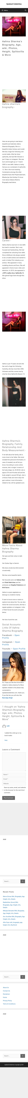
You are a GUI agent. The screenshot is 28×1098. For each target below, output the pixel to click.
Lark (8, 726)
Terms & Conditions (9, 1004)
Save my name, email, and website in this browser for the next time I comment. (15, 790)
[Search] (22, 881)
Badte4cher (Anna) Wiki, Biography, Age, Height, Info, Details (12, 904)
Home (5, 997)
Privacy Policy (7, 1001)
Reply (6, 740)
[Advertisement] (14, 74)
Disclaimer (6, 994)
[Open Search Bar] (25, 10)
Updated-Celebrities (14, 4)
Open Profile (19, 649)
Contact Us (6, 991)
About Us (6, 987)
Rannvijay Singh (7, 698)
